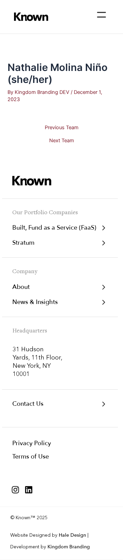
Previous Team (62, 127)
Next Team (61, 140)
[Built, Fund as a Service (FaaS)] (103, 228)
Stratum (23, 243)
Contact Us (27, 404)
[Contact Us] (103, 404)
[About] (103, 287)
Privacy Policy (31, 443)
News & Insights (35, 302)
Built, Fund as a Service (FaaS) (54, 227)
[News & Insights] (103, 302)
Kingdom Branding (68, 547)
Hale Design (72, 535)
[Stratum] (103, 243)
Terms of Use (30, 456)
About (21, 287)
